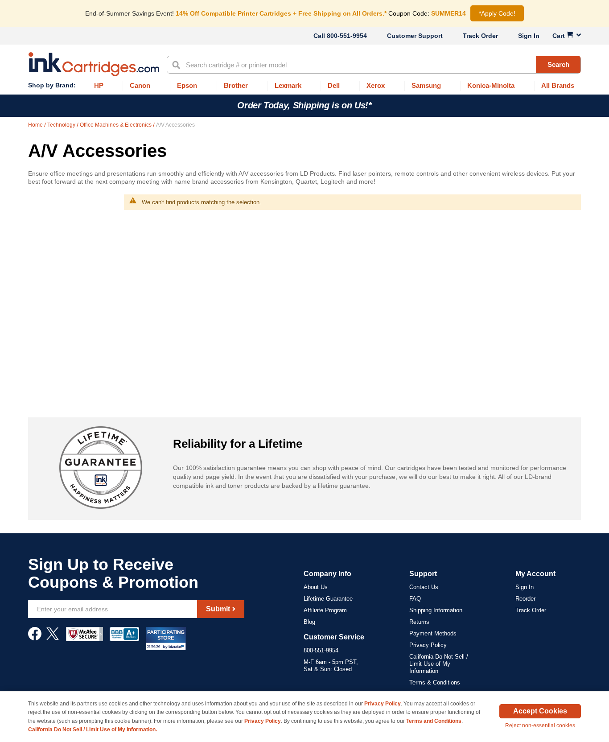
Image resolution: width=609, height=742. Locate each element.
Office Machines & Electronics (116, 125)
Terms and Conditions (433, 721)
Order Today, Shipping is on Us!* (304, 105)
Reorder (525, 598)
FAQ (415, 598)
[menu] (304, 86)
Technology (62, 125)
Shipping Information (435, 610)
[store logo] (94, 64)
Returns (419, 621)
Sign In (528, 35)
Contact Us (423, 587)
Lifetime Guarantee (328, 598)
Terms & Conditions (434, 682)
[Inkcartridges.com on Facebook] (34, 638)
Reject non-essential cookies (540, 725)
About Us (316, 587)
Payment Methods (433, 633)
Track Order (480, 35)
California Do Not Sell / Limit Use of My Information (438, 663)
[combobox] (373, 64)
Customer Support (415, 35)
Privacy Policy (428, 645)
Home (36, 125)
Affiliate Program (325, 610)
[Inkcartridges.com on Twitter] (52, 638)
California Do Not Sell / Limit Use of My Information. (92, 729)
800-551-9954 (347, 35)
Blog (309, 621)
